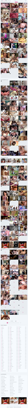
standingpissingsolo (21, 0)
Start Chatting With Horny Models (14, 163)
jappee (17, 0)
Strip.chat (7, 163)
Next (16, 321)
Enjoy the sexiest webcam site (3, 163)
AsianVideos (4, 0)
